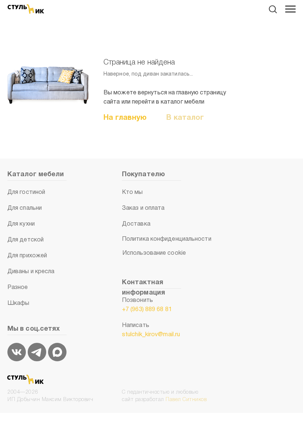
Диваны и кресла (31, 271)
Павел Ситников (186, 399)
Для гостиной (26, 192)
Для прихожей (27, 255)
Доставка (136, 224)
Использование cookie (154, 253)
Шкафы (18, 303)
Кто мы (132, 192)
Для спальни (24, 208)
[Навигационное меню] (290, 9)
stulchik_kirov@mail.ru (151, 334)
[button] (272, 8)
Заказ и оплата (143, 208)
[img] (16, 352)
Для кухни (21, 224)
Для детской (25, 240)
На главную (125, 118)
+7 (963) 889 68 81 (147, 309)
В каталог (185, 118)
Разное (17, 287)
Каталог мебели (35, 174)
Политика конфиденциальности (166, 239)
